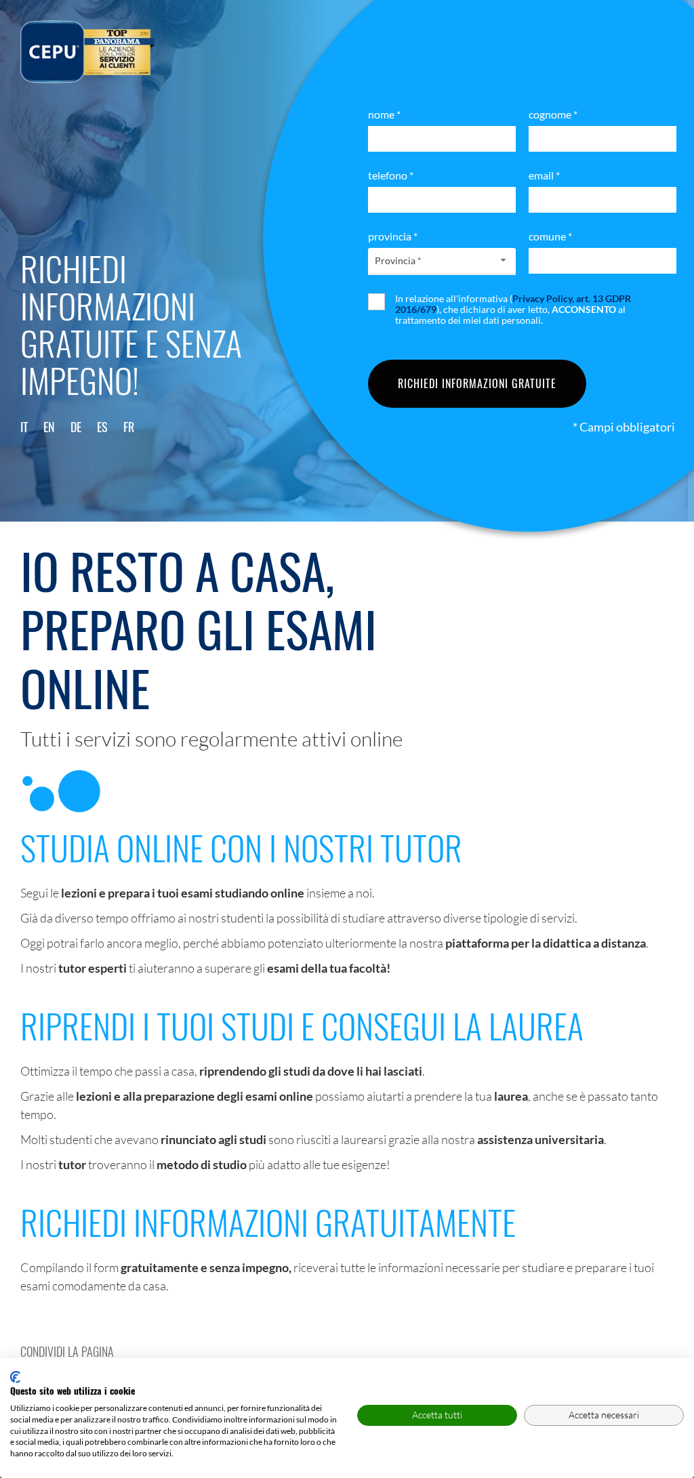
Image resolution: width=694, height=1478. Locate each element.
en (49, 427)
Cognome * (553, 114)
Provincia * (392, 236)
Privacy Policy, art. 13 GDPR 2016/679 (513, 304)
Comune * (550, 236)
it (24, 427)
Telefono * (390, 175)
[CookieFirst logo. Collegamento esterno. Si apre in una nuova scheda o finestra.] (15, 1377)
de (75, 427)
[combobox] (442, 260)
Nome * (384, 114)
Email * (544, 175)
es (102, 427)
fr (128, 427)
